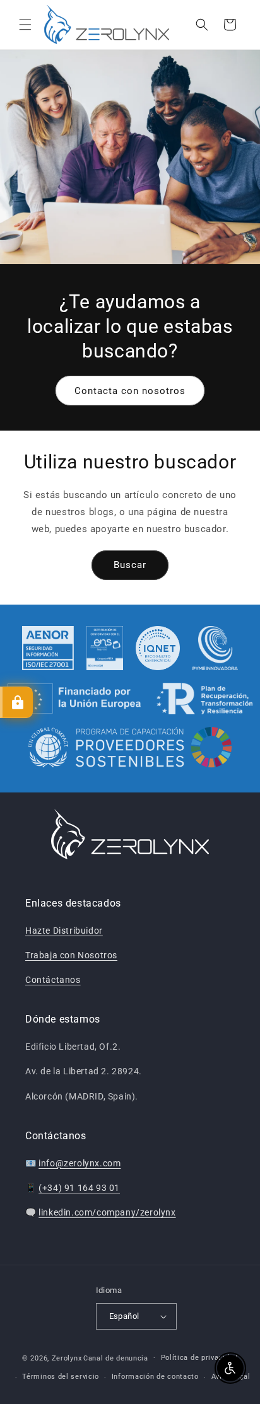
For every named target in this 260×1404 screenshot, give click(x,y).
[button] (25, 24)
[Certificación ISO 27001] (48, 648)
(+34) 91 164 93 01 (79, 1188)
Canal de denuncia (115, 1358)
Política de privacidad (199, 1358)
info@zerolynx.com (79, 1163)
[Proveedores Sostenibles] (130, 749)
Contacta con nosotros (130, 390)
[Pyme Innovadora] (215, 648)
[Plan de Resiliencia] (130, 698)
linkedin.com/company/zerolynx (106, 1212)
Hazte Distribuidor (64, 930)
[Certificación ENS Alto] (104, 648)
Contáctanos (53, 980)
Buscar (130, 565)
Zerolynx (67, 1358)
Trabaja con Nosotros (71, 955)
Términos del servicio (60, 1376)
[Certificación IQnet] (158, 648)
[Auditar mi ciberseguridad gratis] (16, 702)
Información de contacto (155, 1376)
